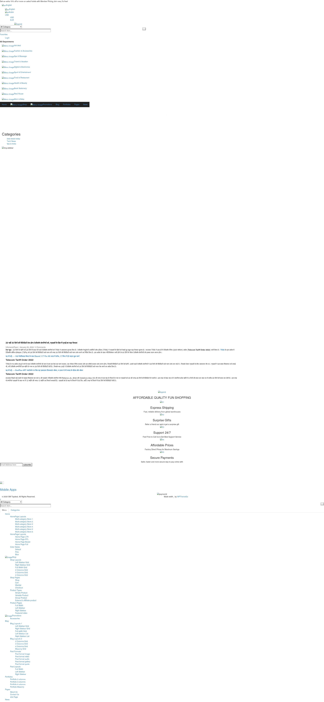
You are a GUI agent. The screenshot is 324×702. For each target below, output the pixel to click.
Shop (17, 580)
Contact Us (14, 694)
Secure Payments (162, 457)
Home (151, 118)
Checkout (19, 587)
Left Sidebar (20, 608)
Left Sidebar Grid (22, 562)
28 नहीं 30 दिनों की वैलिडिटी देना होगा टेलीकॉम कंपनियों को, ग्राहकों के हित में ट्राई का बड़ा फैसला (41, 342)
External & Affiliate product (25, 600)
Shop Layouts (15, 559)
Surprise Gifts (162, 420)
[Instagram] (5, 476)
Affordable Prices (162, 445)
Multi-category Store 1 (24, 519)
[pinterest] (5, 474)
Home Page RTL (22, 539)
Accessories (15, 618)
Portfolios (9, 676)
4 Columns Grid (21, 575)
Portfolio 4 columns (17, 684)
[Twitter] (5, 471)
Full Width (19, 605)
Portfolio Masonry (17, 687)
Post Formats (15, 651)
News (7, 699)
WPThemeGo (182, 496)
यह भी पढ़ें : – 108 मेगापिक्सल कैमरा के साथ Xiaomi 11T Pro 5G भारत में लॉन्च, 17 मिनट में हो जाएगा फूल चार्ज (42, 356)
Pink (17, 552)
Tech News (11, 141)
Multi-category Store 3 (24, 524)
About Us (13, 692)
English (9, 5)
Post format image (22, 654)
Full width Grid (21, 631)
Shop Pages (15, 577)
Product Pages (16, 603)
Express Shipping (162, 407)
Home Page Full (21, 544)
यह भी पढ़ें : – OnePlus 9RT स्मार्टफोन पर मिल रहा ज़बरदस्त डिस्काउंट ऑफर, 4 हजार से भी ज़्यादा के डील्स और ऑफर (44, 370)
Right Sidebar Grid (22, 565)
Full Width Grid (21, 567)
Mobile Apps (8, 489)
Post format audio (22, 659)
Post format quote (22, 664)
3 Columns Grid (21, 572)
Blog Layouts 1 (16, 623)
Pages (7, 689)
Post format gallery (22, 661)
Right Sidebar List (22, 636)
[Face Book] (5, 469)
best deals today (13, 138)
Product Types (16, 590)
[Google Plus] (5, 479)
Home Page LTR (21, 536)
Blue (17, 554)
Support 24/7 (162, 432)
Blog (7, 621)
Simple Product (21, 592)
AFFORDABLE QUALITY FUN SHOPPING (162, 397)
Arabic (11, 12)
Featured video (21, 613)
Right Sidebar (20, 610)
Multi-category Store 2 (24, 521)
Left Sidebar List (21, 633)
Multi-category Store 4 (24, 526)
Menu (4, 510)
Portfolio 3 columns (17, 681)
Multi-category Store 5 (24, 529)
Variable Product (21, 595)
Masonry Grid (20, 649)
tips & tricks (11, 143)
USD (7, 15)
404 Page (14, 697)
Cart (17, 582)
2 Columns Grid (21, 570)
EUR (12, 20)
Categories (15, 510)
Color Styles (15, 547)
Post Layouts (15, 666)
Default (18, 549)
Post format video (22, 656)
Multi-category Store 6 (24, 531)
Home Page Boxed (22, 541)
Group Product (21, 597)
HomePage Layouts (18, 516)
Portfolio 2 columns (17, 679)
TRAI (222, 349)
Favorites (3, 34)
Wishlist (18, 585)
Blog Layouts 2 (16, 638)
